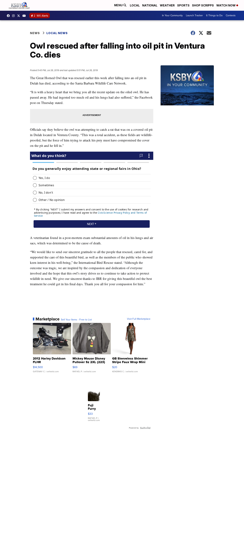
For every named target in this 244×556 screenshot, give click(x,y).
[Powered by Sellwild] (145, 428)
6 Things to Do (214, 15)
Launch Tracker (194, 15)
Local (135, 5)
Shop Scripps (203, 5)
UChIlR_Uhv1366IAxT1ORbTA (25, 15)
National (149, 5)
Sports (183, 5)
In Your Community (172, 15)
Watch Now (226, 5)
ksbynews (9, 15)
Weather (167, 5)
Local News (57, 33)
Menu (118, 5)
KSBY (19, 15)
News (35, 33)
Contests (231, 15)
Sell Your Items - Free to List (76, 319)
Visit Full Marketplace (138, 319)
